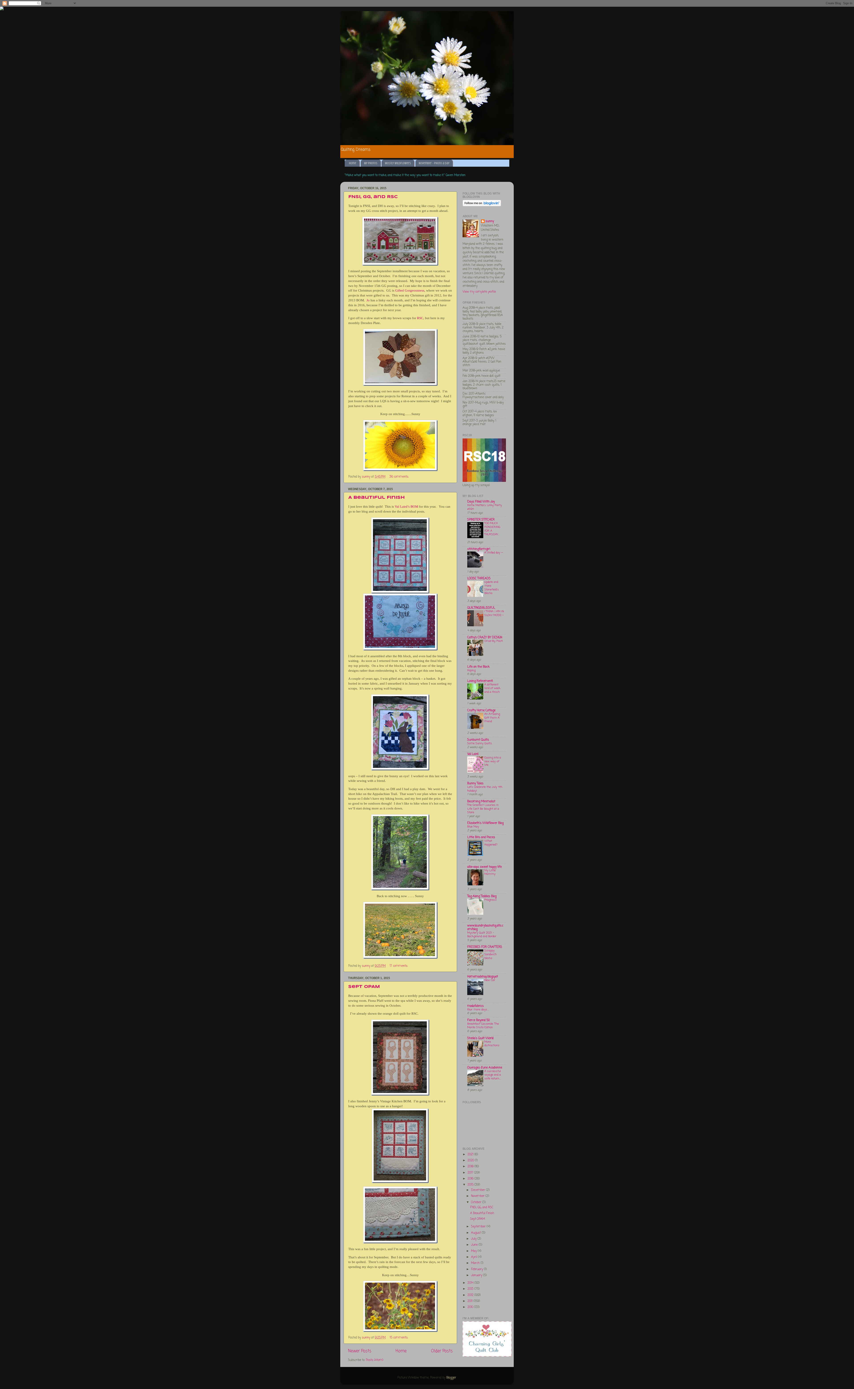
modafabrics (475, 1006)
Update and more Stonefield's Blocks (491, 587)
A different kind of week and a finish (492, 688)
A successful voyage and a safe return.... (492, 1075)
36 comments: (399, 476)
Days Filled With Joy (481, 501)
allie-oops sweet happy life (484, 867)
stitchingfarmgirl (478, 549)
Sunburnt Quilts (478, 740)
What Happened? (490, 843)
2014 (470, 1283)
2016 (470, 1178)
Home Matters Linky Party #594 (484, 507)
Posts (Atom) (374, 1360)
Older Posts (442, 1351)
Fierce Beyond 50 (478, 1020)
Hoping (471, 670)
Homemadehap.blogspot (482, 976)
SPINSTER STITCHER (481, 519)
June (475, 1245)
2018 (470, 1166)
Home (352, 163)
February (477, 1269)
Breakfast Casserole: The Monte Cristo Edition (483, 1026)
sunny (489, 221)
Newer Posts (359, 1351)
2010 (470, 1307)
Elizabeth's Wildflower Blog (485, 823)
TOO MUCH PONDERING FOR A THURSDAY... (492, 529)
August (476, 1233)
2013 (470, 1289)
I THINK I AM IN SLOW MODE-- (494, 613)
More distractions (492, 1044)
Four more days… (478, 1010)
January (477, 1275)
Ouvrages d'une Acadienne (484, 1067)
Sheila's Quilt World (480, 1038)
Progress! (490, 900)
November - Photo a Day (434, 163)
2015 (470, 1184)
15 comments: (399, 1337)
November (478, 1196)
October (476, 1202)
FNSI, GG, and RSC (373, 197)
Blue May (473, 827)
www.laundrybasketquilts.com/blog (485, 927)
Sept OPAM (364, 987)
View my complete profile (479, 292)
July (474, 1239)
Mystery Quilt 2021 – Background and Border (481, 935)
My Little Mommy (490, 872)
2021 (470, 1154)
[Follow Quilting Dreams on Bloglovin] (482, 205)
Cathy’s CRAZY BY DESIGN (484, 637)
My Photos (370, 163)
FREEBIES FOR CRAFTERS (484, 947)
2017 (470, 1172)
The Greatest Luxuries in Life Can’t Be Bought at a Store (483, 809)
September (479, 1226)
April (474, 1257)
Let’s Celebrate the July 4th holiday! (484, 789)
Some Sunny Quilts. (479, 743)
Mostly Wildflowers (398, 163)
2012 (470, 1295)
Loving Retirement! (480, 681)
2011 (470, 1301)
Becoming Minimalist (481, 801)
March (476, 1263)
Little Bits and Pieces (481, 837)
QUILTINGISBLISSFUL (481, 608)
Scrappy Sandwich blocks (490, 954)
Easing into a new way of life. (492, 761)
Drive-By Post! (493, 641)
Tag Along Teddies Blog (481, 896)
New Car (489, 980)
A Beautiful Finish (376, 498)
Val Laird (472, 754)
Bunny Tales (475, 783)
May (474, 1251)
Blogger (451, 1377)
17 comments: (399, 966)
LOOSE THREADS (479, 578)
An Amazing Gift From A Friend (492, 718)
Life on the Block (478, 667)
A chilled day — (493, 553)
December (478, 1190)
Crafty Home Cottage (481, 710)
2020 (471, 1160)
